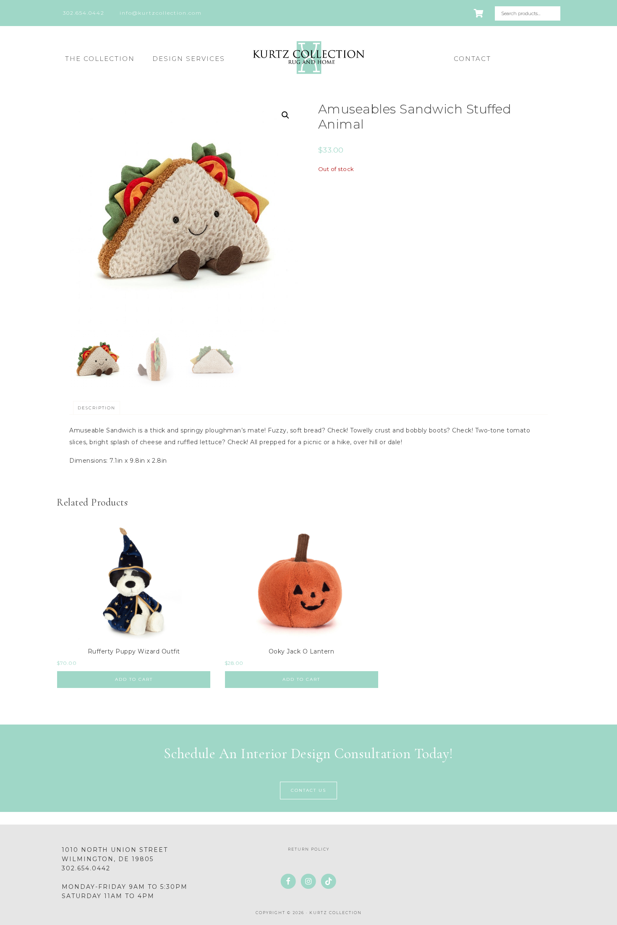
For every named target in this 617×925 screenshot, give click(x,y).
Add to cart (134, 679)
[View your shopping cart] (479, 13)
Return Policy (308, 849)
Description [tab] (96, 408)
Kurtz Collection (308, 58)
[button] (285, 115)
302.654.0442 (86, 868)
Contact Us (308, 790)
